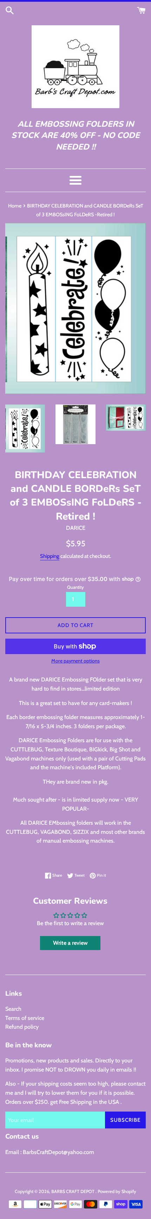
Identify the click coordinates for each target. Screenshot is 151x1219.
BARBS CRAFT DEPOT (73, 1191)
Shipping (49, 556)
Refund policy (22, 1026)
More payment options (75, 661)
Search (13, 1009)
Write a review (70, 943)
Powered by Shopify (117, 1191)
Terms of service (24, 1018)
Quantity (75, 587)
